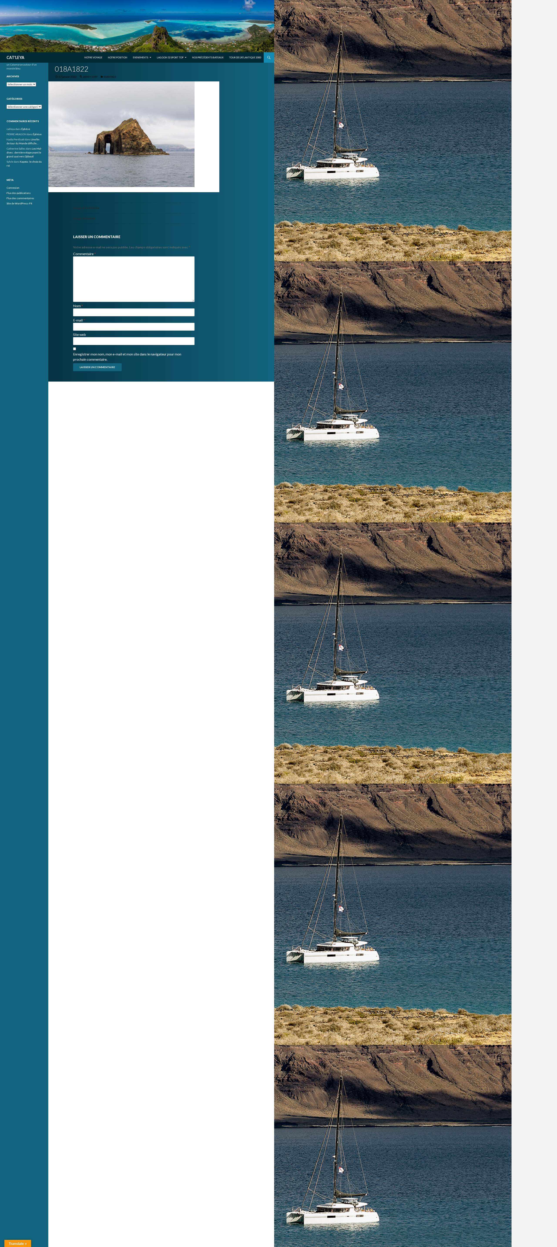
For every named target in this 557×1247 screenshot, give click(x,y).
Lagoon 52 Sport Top (170, 57)
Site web (79, 334)
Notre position (117, 57)
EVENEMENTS (140, 57)
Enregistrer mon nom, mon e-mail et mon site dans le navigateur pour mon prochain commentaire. (127, 356)
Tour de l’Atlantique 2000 (245, 57)
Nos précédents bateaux (207, 57)
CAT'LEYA (15, 57)
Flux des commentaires (20, 198)
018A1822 (110, 76)
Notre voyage (93, 57)
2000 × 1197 (90, 76)
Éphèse (25, 129)
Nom (78, 306)
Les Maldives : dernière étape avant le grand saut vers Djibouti (24, 152)
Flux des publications (19, 193)
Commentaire (84, 254)
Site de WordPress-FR (19, 203)
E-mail (79, 320)
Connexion (13, 187)
